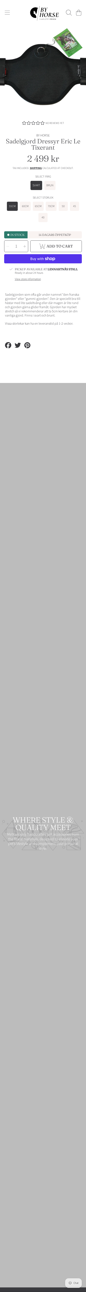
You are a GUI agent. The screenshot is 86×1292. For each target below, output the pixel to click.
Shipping (36, 168)
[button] (7, 12)
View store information (28, 279)
